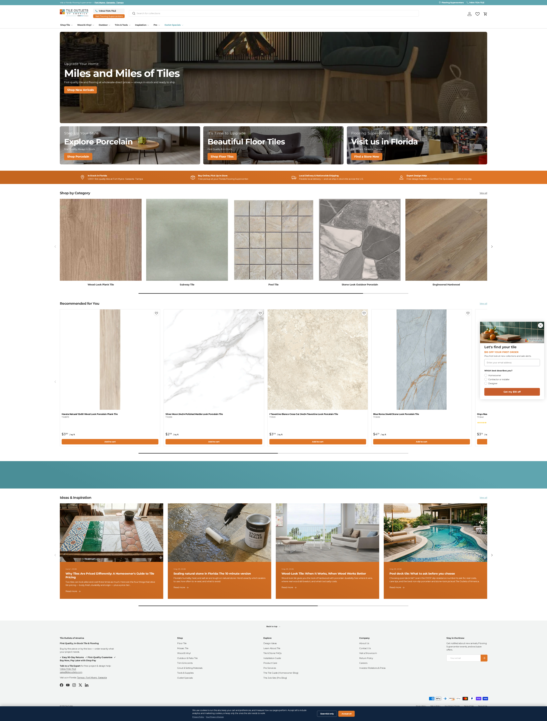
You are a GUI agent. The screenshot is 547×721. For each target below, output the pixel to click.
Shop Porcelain (78, 156)
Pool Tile (273, 284)
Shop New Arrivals (80, 90)
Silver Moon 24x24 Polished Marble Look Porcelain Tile (194, 414)
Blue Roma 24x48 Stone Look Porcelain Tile (396, 414)
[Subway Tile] (187, 240)
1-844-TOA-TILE (68, 669)
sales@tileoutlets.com (71, 672)
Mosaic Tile (182, 648)
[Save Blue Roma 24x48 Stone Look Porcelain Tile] (468, 313)
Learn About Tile (271, 648)
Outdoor (103, 25)
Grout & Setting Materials (189, 668)
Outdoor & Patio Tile (187, 658)
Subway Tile (187, 284)
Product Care (270, 663)
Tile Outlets (69, 706)
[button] (485, 14)
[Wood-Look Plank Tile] (101, 240)
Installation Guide (272, 658)
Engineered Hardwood (446, 284)
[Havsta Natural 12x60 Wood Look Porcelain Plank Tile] (110, 359)
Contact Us (365, 648)
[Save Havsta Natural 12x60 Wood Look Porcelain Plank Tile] (156, 313)
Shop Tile (65, 25)
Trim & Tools (121, 25)
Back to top (272, 626)
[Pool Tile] (273, 240)
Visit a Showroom (368, 653)
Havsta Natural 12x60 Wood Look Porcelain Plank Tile (90, 414)
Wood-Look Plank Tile (101, 284)
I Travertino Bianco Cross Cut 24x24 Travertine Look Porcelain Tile (303, 414)
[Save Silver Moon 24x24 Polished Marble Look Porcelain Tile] (260, 313)
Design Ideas (270, 643)
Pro (155, 25)
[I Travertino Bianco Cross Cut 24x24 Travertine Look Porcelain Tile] (318, 359)
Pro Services (269, 668)
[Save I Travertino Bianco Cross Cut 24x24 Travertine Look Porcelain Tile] (364, 313)
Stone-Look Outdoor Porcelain (360, 284)
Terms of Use (482, 706)
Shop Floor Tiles (222, 156)
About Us (364, 643)
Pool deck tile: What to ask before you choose (422, 573)
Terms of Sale (468, 706)
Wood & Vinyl (84, 25)
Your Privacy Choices (452, 706)
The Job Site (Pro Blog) (275, 677)
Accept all (346, 713)
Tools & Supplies (185, 672)
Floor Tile (182, 643)
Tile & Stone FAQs (272, 653)
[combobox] (274, 13)
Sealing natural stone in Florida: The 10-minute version (212, 573)
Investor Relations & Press (372, 668)
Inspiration (140, 25)
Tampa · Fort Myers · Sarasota (92, 677)
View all (483, 193)
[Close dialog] (540, 325)
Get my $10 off (512, 391)
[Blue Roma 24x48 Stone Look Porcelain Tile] (422, 359)
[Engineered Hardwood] (446, 240)
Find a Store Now (366, 156)
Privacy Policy (421, 706)
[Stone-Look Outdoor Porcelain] (360, 240)
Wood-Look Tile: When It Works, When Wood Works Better (323, 573)
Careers (363, 663)
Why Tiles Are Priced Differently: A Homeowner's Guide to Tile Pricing (110, 575)
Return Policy (366, 658)
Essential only (327, 713)
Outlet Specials (173, 25)
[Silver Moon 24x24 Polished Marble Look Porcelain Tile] (214, 359)
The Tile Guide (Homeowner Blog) (280, 672)
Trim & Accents (185, 663)
